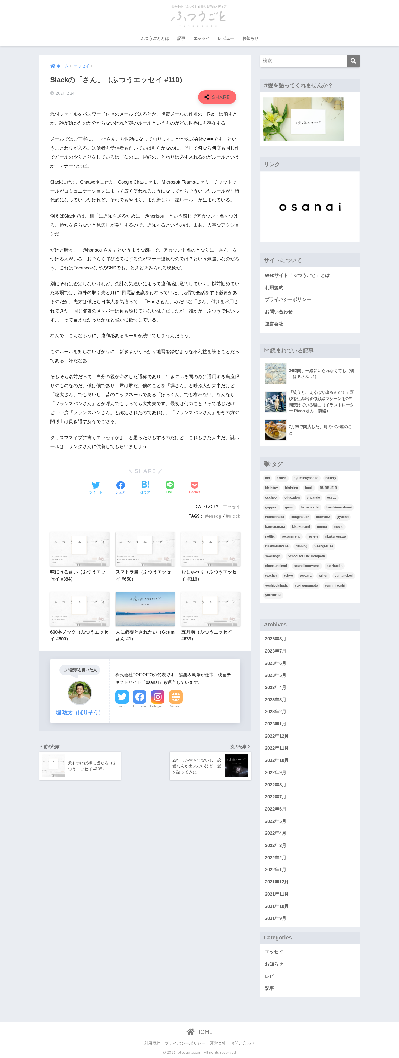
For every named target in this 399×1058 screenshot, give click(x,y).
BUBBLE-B (328, 488)
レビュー (226, 38)
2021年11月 (277, 894)
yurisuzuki (273, 595)
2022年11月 (277, 748)
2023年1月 (275, 724)
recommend (291, 536)
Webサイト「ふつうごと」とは (297, 275)
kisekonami (301, 527)
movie (338, 527)
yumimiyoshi (335, 585)
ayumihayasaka (306, 478)
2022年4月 (275, 833)
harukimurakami (339, 507)
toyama (306, 576)
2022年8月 (275, 784)
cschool (271, 497)
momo (322, 527)
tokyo (288, 576)
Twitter (122, 706)
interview (323, 517)
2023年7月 (275, 651)
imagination (300, 517)
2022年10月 (277, 760)
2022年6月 (275, 809)
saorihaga (273, 556)
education (292, 497)
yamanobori (344, 576)
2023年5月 (275, 675)
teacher (271, 576)
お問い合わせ (279, 311)
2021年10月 (277, 906)
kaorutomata (275, 527)
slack (234, 516)
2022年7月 (275, 796)
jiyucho (343, 517)
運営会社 (274, 324)
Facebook (139, 706)
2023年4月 (275, 687)
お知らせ (250, 38)
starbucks (335, 566)
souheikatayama (307, 566)
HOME (204, 1031)
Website (176, 706)
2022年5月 (275, 821)
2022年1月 (275, 869)
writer (323, 576)
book (309, 488)
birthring (291, 488)
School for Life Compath (306, 556)
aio (267, 478)
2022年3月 (275, 845)
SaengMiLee (323, 546)
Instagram (157, 706)
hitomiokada (274, 517)
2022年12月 (277, 736)
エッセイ (202, 38)
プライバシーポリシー (288, 299)
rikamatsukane (277, 546)
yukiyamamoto (306, 585)
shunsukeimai (276, 566)
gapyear (271, 507)
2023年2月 (275, 711)
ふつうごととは (155, 38)
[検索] (353, 61)
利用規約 (274, 287)
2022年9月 (275, 772)
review (313, 536)
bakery (330, 478)
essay (214, 516)
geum (289, 507)
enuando (313, 497)
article (282, 478)
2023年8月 (275, 638)
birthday (271, 488)
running (301, 546)
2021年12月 (277, 882)
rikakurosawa (335, 536)
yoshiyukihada (276, 585)
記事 (181, 38)
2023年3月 (275, 699)
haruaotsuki (310, 507)
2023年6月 (275, 663)
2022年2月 (275, 857)
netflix (270, 536)
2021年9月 (275, 918)
